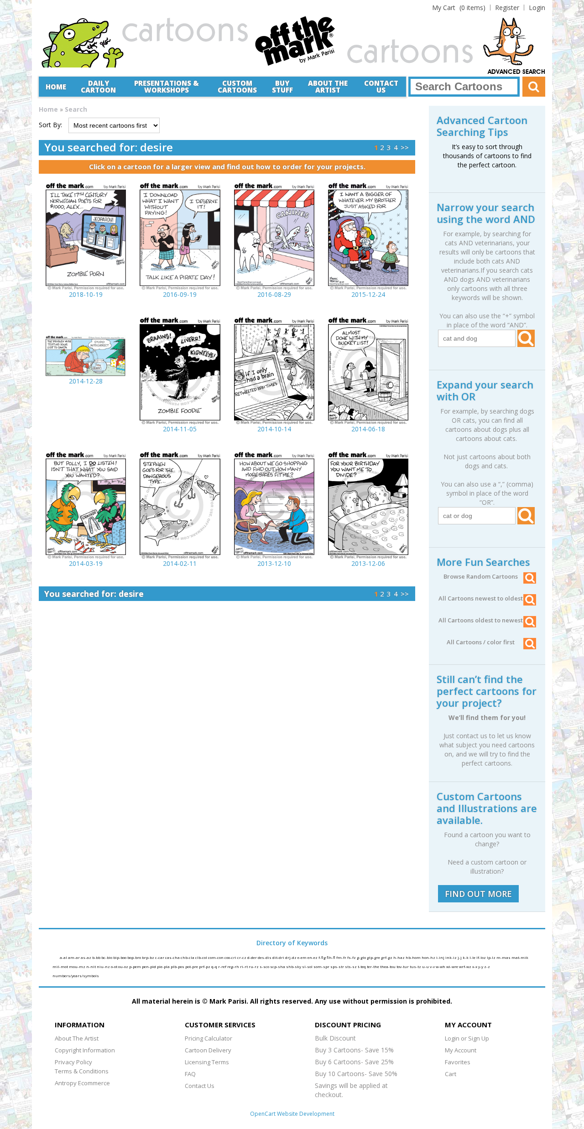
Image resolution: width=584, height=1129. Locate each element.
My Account (460, 1050)
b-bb (96, 957)
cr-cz (242, 957)
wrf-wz (465, 966)
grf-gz (387, 957)
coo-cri (230, 957)
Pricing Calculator (208, 1038)
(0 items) (458, 7)
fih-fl (331, 957)
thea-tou (388, 966)
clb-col (201, 957)
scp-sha (278, 966)
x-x (475, 966)
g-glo (362, 957)
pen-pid (149, 966)
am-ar (74, 957)
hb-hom (414, 957)
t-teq (362, 966)
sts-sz (351, 966)
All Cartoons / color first (481, 642)
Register (507, 7)
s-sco (265, 966)
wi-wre (452, 966)
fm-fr (341, 957)
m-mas (503, 957)
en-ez (313, 957)
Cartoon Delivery (208, 1050)
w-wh (441, 966)
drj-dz (291, 957)
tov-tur (403, 966)
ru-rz (254, 966)
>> (405, 147)
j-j (460, 957)
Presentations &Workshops (166, 86)
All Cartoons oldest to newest (480, 620)
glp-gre (374, 957)
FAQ (190, 1074)
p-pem (135, 966)
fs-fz (352, 957)
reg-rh (233, 966)
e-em (302, 957)
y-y (481, 966)
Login (537, 7)
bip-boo (120, 957)
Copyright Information (85, 1050)
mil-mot (60, 966)
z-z (487, 966)
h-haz (399, 957)
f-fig (322, 957)
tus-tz (416, 966)
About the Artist (328, 86)
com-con (216, 957)
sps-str (337, 966)
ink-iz (451, 957)
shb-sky (294, 966)
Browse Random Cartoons (480, 576)
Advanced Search (516, 72)
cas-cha (173, 957)
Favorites (457, 1062)
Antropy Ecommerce (82, 1083)
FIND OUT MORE (478, 893)
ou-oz (123, 966)
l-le (472, 957)
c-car (160, 957)
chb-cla (188, 957)
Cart (450, 1074)
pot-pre (192, 966)
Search (76, 109)
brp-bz (148, 957)
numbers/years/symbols (75, 975)
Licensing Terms (207, 1062)
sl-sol (307, 966)
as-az (86, 957)
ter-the (373, 966)
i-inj (440, 957)
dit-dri (278, 957)
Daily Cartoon (98, 86)
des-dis (265, 957)
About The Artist (77, 1038)
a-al (64, 957)
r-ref (222, 966)
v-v (433, 966)
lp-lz (491, 957)
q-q (214, 966)
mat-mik (519, 957)
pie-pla (164, 966)
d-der (252, 957)
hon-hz (429, 957)
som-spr (321, 966)
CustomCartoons (237, 86)
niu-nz (104, 966)
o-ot (114, 966)
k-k (466, 957)
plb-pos (178, 966)
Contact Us (381, 86)
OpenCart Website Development (292, 1114)
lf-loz (481, 957)
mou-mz (77, 966)
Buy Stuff (282, 86)
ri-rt (244, 966)
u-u (426, 966)
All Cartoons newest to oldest (480, 598)
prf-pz (205, 966)
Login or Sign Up (467, 1038)
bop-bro (134, 957)
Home (56, 86)
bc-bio (107, 957)
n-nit (91, 966)
